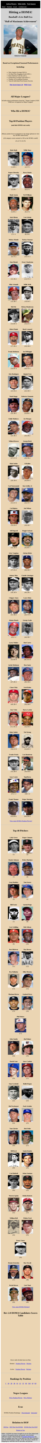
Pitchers (29, 1363)
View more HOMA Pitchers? (21, 1307)
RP (35, 1383)
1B (8, 1383)
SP (32, 1383)
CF (23, 1383)
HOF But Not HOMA (16, 1427)
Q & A (15, 7)
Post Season (31, 4)
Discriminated (26, 1413)
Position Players (20, 1363)
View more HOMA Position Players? (21, 821)
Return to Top (20, 1430)
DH (29, 1383)
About (3, 7)
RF (26, 1383)
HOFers (6, 1427)
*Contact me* (22, 7)
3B (14, 1383)
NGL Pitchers (28, 1398)
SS (17, 1383)
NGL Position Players (15, 1398)
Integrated (34, 1413)
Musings (9, 7)
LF (20, 1383)
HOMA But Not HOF (31, 1427)
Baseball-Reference (28, 1437)
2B (11, 1383)
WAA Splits (22, 4)
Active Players (11, 4)
